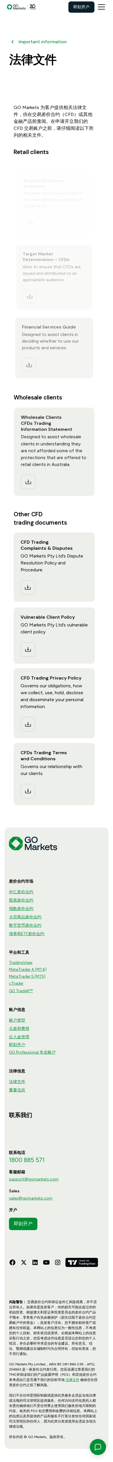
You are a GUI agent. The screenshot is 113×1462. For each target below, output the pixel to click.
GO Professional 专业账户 (32, 1052)
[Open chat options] (98, 1447)
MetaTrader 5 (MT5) (27, 976)
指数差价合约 (21, 908)
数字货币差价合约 (25, 925)
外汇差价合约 (21, 891)
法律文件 (17, 1081)
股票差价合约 (21, 900)
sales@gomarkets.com (30, 1198)
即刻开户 (81, 7)
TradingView (20, 962)
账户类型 (17, 1020)
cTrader (16, 983)
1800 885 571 (27, 1160)
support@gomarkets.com (34, 1179)
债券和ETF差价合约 (26, 933)
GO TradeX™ (21, 990)
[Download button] (30, 221)
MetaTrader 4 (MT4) (28, 969)
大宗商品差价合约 (25, 917)
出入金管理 (19, 1037)
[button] (100, 7)
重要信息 (17, 1090)
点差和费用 (19, 1028)
